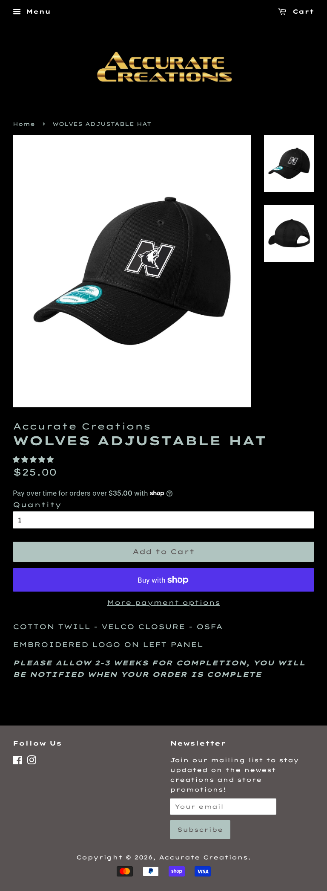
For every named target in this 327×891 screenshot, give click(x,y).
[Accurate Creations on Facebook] (18, 761)
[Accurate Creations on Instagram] (31, 761)
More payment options (163, 602)
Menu (37, 11)
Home (24, 124)
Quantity (37, 504)
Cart (302, 11)
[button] (35, 459)
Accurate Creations (203, 857)
